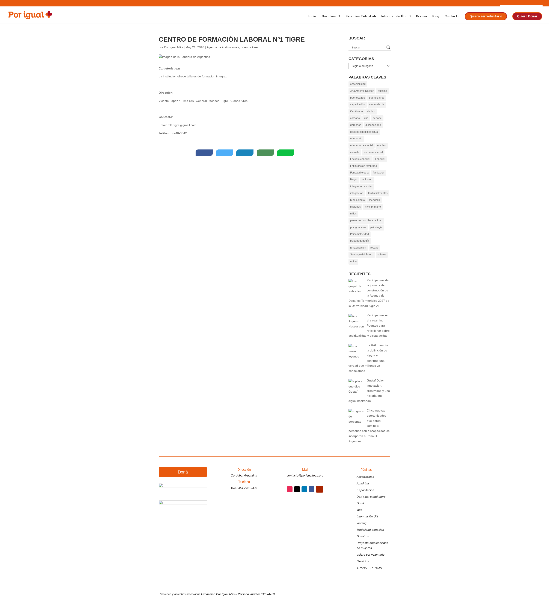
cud (366, 118)
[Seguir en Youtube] (319, 489)
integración (356, 193)
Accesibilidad (365, 476)
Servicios (363, 561)
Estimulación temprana (363, 165)
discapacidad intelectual (364, 131)
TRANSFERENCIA (369, 568)
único (353, 261)
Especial (380, 159)
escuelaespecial (373, 152)
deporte (377, 118)
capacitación (357, 104)
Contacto (452, 16)
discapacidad (373, 125)
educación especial (361, 145)
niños (353, 213)
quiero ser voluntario (371, 554)
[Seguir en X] (297, 489)
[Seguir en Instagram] (290, 489)
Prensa (421, 16)
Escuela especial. (360, 159)
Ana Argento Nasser (362, 90)
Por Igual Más (173, 47)
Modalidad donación (370, 529)
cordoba (355, 118)
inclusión (367, 179)
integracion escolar (361, 186)
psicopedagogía (359, 240)
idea (359, 509)
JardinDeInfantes (378, 193)
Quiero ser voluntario (485, 16)
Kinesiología (357, 200)
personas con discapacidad (366, 220)
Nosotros (328, 16)
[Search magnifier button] (388, 47)
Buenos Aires (249, 47)
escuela (354, 152)
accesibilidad (358, 84)
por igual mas (358, 227)
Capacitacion (365, 490)
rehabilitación (358, 247)
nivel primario (373, 206)
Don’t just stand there (371, 496)
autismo (382, 90)
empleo (381, 145)
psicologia (376, 227)
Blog (435, 16)
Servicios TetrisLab (360, 16)
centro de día (377, 104)
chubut (371, 111)
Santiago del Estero (361, 254)
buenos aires (376, 97)
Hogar (353, 179)
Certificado (356, 111)
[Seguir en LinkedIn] (304, 489)
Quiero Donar (527, 16)
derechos (355, 125)
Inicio (312, 16)
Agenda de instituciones (223, 47)
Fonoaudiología (359, 172)
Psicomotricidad (359, 234)
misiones (355, 206)
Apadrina (363, 483)
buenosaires (357, 97)
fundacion (379, 172)
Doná (183, 472)
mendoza (374, 200)
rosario (374, 247)
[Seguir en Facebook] (311, 489)
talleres (381, 254)
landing (362, 523)
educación (356, 138)
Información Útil (393, 16)
